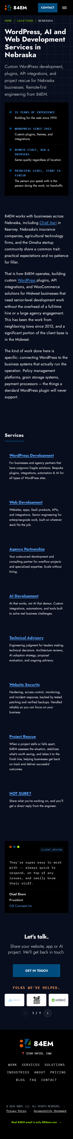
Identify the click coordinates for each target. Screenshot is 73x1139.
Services (31, 1065)
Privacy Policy (16, 1111)
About (40, 1072)
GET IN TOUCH (36, 970)
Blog (20, 1080)
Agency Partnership (27, 549)
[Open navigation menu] (64, 8)
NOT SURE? (20, 793)
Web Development (25, 502)
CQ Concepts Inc (20, 906)
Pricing (58, 1072)
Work (12, 1065)
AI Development (23, 596)
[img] (14, 1000)
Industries (18, 1072)
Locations (25, 20)
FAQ (33, 1080)
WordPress (26, 280)
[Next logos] (48, 1013)
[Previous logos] (25, 1013)
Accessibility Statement (50, 1111)
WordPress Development (31, 455)
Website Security (24, 685)
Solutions (55, 1065)
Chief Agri (48, 223)
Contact (47, 7)
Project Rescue (22, 736)
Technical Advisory (26, 638)
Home (8, 20)
